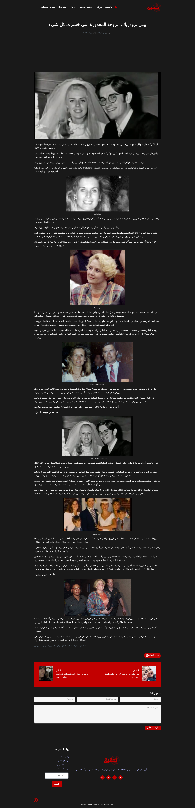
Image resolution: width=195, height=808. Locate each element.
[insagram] (114, 777)
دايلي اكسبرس (40, 646)
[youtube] (102, 777)
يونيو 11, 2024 (101, 33)
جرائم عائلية (87, 33)
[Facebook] (120, 777)
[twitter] (108, 777)
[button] (35, 800)
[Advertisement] (97, 51)
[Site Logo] (154, 7)
